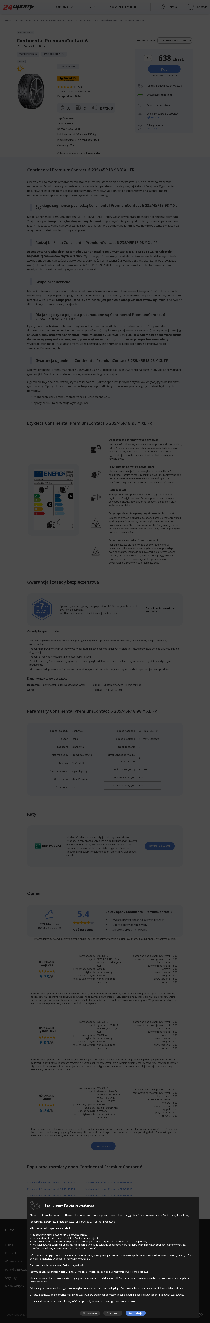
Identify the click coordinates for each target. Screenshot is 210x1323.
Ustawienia (90, 1313)
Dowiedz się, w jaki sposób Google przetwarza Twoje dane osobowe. (111, 1271)
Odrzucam (113, 1313)
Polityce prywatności (74, 1265)
